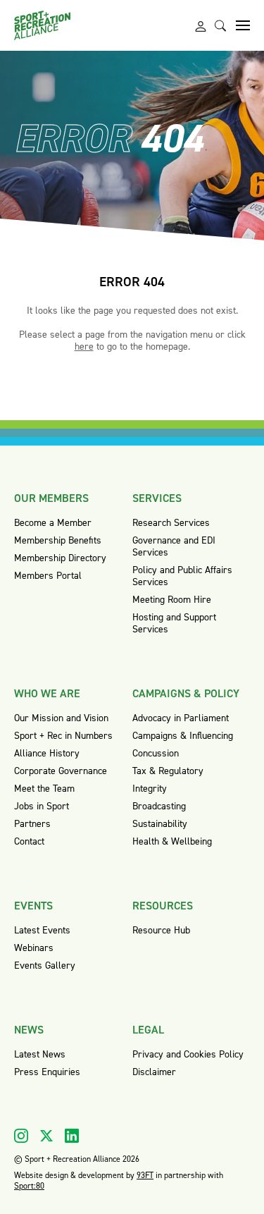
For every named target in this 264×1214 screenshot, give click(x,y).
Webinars (34, 948)
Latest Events (42, 930)
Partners (32, 823)
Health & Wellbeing (172, 841)
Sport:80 (29, 1185)
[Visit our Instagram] (21, 1136)
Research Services (171, 522)
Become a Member (53, 522)
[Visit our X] (46, 1136)
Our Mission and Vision (61, 718)
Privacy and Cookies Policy (188, 1054)
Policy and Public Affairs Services (182, 576)
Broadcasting (159, 806)
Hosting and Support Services (174, 623)
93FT (145, 1175)
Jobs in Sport (41, 806)
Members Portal (48, 575)
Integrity (149, 788)
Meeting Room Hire (171, 599)
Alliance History (47, 753)
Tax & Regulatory (167, 771)
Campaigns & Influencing (182, 735)
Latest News (39, 1054)
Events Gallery (44, 965)
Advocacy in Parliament (180, 718)
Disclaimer (154, 1072)
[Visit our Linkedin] (72, 1136)
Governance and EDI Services (173, 546)
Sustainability (159, 823)
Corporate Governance (60, 771)
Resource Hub (161, 930)
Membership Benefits (57, 540)
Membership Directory (60, 558)
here (84, 346)
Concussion (155, 753)
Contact (29, 841)
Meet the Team (44, 788)
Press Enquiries (47, 1072)
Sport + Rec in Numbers (63, 735)
